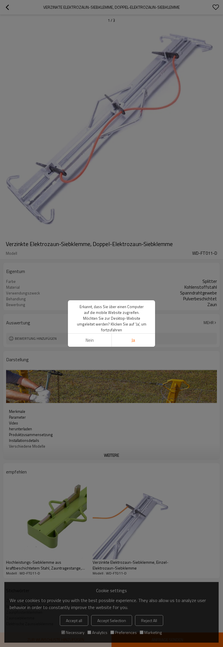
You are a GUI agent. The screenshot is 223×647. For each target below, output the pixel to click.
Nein (90, 340)
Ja (133, 340)
